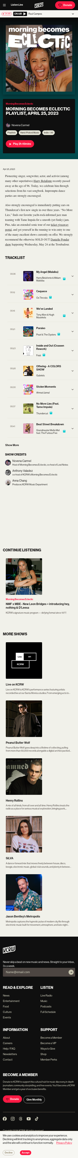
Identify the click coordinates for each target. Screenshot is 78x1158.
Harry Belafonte (43, 181)
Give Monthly (34, 1099)
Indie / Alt (48, 132)
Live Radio (46, 995)
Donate (67, 5)
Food (6, 1006)
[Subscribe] (71, 972)
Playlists (11, 132)
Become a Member (51, 1037)
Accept (25, 1152)
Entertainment (11, 1001)
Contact (8, 1059)
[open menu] (5, 5)
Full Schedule (48, 1011)
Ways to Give (47, 1048)
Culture (7, 1011)
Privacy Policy (64, 1142)
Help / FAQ (9, 1048)
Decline (9, 1152)
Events (7, 1017)
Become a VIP (48, 1043)
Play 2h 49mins (22, 143)
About (6, 1037)
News (6, 995)
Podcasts (45, 1006)
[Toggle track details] (73, 276)
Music (43, 1001)
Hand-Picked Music (29, 132)
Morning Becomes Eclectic (19, 599)
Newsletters (10, 1054)
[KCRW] (9, 952)
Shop (43, 1054)
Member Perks (48, 1059)
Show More (12, 445)
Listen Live (17, 4)
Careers (7, 1043)
